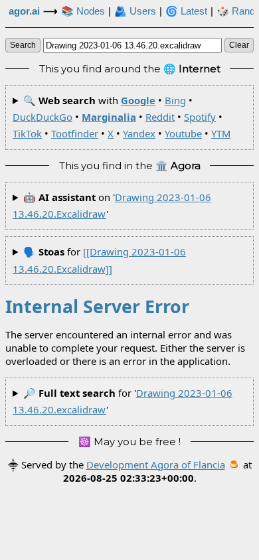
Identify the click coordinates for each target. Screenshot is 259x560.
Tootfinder (74, 133)
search (23, 45)
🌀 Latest (186, 11)
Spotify (200, 116)
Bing (175, 100)
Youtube (183, 133)
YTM (220, 133)
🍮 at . (157, 471)
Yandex (139, 133)
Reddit (160, 116)
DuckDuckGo (42, 116)
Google (138, 100)
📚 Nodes (83, 11)
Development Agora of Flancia (155, 464)
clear (239, 45)
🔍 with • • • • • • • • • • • (121, 117)
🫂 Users (135, 11)
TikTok (27, 133)
